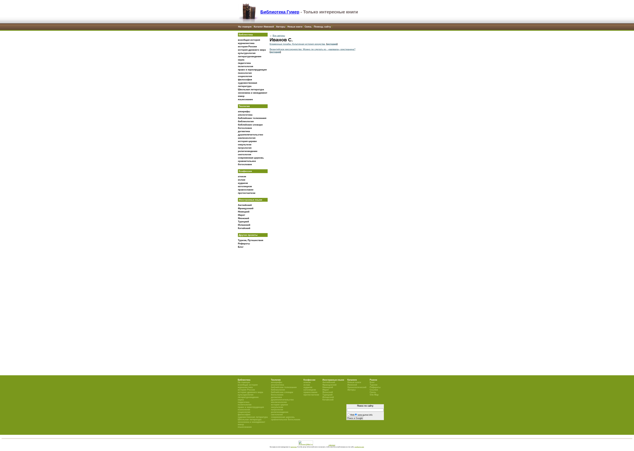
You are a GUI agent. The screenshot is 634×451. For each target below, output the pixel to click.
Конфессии (245, 171)
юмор (241, 96)
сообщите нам (359, 447)
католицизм (245, 186)
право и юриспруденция (252, 69)
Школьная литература (251, 89)
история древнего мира (252, 49)
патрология (244, 147)
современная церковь (251, 157)
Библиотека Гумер (279, 11)
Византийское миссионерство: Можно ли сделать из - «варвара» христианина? (312, 49)
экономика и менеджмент (252, 92)
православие (245, 189)
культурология (246, 53)
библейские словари (250, 124)
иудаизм (243, 183)
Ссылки (374, 390)
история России (247, 46)
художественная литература (253, 417)
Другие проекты (248, 235)
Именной (352, 385)
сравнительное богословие (285, 419)
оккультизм (244, 144)
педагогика (244, 63)
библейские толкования (252, 118)
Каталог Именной (264, 26)
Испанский (244, 225)
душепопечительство (250, 134)
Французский (245, 208)
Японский (243, 218)
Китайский (244, 228)
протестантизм (246, 193)
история (332, 44)
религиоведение (247, 151)
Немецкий (243, 211)
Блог (241, 247)
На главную (245, 26)
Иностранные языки (250, 199)
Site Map (374, 394)
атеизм (242, 176)
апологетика (245, 114)
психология (245, 73)
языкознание (245, 99)
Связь (308, 26)
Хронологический (356, 387)
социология (245, 76)
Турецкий (243, 221)
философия (245, 79)
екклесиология (246, 138)
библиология (246, 121)
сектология (244, 154)
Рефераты (244, 243)
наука (241, 59)
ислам (241, 179)
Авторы (280, 26)
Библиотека (246, 34)
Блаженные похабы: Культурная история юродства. (298, 44)
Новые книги (294, 26)
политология (245, 66)
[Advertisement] (253, 304)
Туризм (373, 385)
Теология (244, 106)
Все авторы (279, 35)
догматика (244, 131)
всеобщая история (249, 40)
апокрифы (244, 111)
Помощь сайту (322, 26)
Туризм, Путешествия (250, 240)
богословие (245, 128)
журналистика (246, 43)
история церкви (247, 141)
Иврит (241, 215)
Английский (245, 205)
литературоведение (249, 56)
